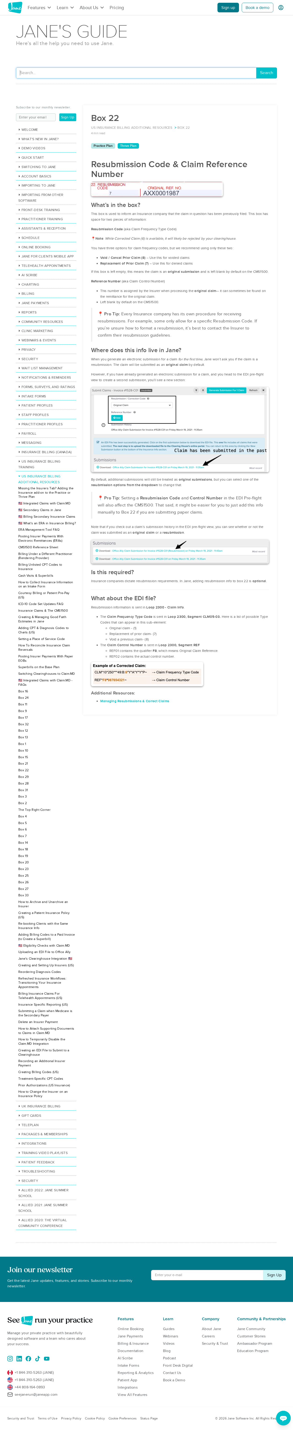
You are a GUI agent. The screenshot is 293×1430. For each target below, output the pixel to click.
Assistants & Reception (44, 228)
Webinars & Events (39, 340)
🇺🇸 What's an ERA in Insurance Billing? (47, 523)
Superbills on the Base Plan (39, 667)
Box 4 (22, 816)
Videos (169, 1344)
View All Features (132, 1395)
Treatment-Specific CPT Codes (40, 1079)
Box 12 (23, 731)
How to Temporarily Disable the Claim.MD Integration (41, 1041)
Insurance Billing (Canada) (47, 452)
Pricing (117, 7)
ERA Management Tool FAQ (39, 530)
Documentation (130, 1351)
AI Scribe (29, 275)
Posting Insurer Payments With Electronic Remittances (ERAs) (41, 538)
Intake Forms (34, 396)
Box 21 (23, 764)
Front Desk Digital (178, 1365)
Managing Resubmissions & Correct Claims (134, 701)
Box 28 (23, 783)
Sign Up (67, 117)
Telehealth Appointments (46, 266)
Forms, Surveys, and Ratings (48, 387)
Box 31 (23, 790)
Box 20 (23, 862)
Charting (30, 284)
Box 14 (23, 843)
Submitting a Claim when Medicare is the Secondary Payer (45, 1013)
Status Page (149, 1418)
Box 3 (22, 796)
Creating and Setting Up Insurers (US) (46, 965)
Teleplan (30, 1125)
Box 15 (23, 757)
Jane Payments (35, 303)
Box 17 (23, 718)
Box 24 (23, 698)
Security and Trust (20, 1418)
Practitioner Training (42, 219)
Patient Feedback (38, 1162)
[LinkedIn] (19, 1358)
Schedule (31, 238)
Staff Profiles (35, 415)
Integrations (34, 1143)
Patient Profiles (37, 405)
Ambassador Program (254, 1344)
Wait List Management (42, 368)
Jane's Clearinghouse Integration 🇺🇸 (45, 959)
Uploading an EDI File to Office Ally (44, 952)
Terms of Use (47, 1418)
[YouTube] (46, 1358)
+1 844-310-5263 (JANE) (34, 1373)
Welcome (30, 130)
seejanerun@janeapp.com (36, 1395)
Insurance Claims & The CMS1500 (43, 611)
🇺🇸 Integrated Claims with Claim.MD (44, 503)
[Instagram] (10, 1358)
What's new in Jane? (40, 139)
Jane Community (251, 1329)
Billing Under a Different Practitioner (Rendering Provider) (45, 556)
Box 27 (23, 889)
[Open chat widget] (283, 1418)
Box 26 (23, 882)
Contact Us (172, 1373)
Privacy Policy (71, 1418)
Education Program (253, 1351)
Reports (29, 312)
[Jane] (15, 7)
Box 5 (22, 823)
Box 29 (23, 777)
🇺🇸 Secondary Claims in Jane (39, 510)
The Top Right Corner (34, 810)
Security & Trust (215, 1344)
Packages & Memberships (45, 1134)
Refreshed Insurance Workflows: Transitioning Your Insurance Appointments (42, 983)
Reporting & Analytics (136, 1373)
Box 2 (22, 803)
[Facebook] (28, 1358)
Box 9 (22, 711)
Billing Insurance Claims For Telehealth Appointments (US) (40, 996)
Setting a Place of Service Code (41, 639)
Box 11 (22, 704)
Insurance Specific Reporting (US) (43, 1005)
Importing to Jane (39, 185)
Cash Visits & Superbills (35, 576)
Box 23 (23, 869)
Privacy (29, 350)
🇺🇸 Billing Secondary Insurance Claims (47, 517)
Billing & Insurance (133, 1344)
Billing (28, 294)
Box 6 (22, 829)
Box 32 (23, 724)
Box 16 (23, 691)
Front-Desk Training (41, 210)
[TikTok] (37, 1358)
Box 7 (22, 836)
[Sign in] (280, 7)
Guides (169, 1329)
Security (30, 359)
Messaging (31, 443)
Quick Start (33, 157)
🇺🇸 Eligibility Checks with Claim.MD (44, 946)
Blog (167, 1351)
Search (266, 72)
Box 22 (23, 770)
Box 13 (23, 737)
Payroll (29, 433)
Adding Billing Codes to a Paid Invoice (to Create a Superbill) (46, 937)
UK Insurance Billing (41, 1106)
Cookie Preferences (123, 1418)
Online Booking (36, 247)
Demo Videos (33, 148)
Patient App (127, 1380)
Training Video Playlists (45, 1153)
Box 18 (23, 849)
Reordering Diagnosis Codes (39, 972)
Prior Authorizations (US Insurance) (44, 1085)
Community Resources (42, 322)
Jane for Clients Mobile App (48, 256)
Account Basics (36, 176)
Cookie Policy (95, 1418)
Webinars (170, 1336)
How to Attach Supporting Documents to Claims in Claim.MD (46, 1031)
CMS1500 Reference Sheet (38, 547)
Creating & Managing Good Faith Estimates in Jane (42, 619)
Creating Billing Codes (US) (38, 1072)
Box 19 (23, 856)
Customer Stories (251, 1336)
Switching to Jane (39, 167)
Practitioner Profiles (42, 424)
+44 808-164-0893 (30, 1387)
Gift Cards (31, 1116)
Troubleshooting (38, 1171)
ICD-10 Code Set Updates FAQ (40, 604)
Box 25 (23, 876)
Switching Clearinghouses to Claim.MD (46, 674)
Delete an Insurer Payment (38, 1022)
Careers (208, 1336)
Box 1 (22, 744)
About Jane (211, 1329)
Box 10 (23, 750)
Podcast (169, 1358)
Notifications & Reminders (46, 377)
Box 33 (23, 895)
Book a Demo (174, 1380)
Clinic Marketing (37, 331)
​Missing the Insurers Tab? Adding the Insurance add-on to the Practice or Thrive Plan (46, 492)
